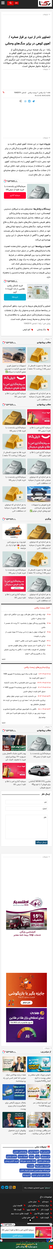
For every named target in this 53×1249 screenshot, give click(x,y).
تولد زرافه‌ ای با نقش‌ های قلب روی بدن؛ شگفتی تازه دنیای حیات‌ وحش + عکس (24, 616)
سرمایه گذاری (15, 195)
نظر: (44, 817)
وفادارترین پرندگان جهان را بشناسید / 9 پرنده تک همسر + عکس (24, 625)
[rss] (14, 1188)
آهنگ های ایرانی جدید (41, 1175)
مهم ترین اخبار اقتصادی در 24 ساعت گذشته (20, 683)
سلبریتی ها (45, 1152)
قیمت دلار (45, 1209)
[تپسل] (5, 181)
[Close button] (51, 1224)
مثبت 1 (30, 1166)
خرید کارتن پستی (11, 1161)
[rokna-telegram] (2, 1188)
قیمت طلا (18, 1209)
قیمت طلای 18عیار (41, 1213)
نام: (45, 802)
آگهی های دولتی (28, 1217)
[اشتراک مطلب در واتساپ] (25, 101)
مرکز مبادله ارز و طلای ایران (38, 1205)
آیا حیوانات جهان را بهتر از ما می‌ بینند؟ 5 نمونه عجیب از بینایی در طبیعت (25, 634)
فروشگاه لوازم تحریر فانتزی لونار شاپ (35, 1170)
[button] (30, 1220)
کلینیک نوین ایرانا (42, 1166)
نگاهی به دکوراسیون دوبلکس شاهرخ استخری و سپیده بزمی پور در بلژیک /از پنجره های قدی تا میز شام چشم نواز (24, 713)
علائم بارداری (11, 1156)
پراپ (37, 1156)
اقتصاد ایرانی (34, 1152)
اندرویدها (26, 1175)
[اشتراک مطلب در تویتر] (29, 101)
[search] (10, 3)
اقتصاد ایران (18, 1205)
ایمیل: (44, 808)
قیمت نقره (44, 1217)
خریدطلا (15, 297)
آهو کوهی (26, 329)
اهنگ (31, 1156)
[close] (51, 1247)
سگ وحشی (41, 329)
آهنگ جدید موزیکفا (28, 1161)
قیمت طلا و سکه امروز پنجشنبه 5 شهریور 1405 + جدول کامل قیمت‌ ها (24, 676)
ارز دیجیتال (45, 1156)
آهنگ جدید (22, 1156)
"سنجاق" (47, 1188)
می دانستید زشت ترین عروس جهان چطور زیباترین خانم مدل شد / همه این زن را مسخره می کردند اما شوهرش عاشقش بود (24, 700)
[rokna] (45, 3)
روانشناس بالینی (20, 1152)
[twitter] (6, 1188)
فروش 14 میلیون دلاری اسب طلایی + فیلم (30, 641)
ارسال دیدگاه (41, 842)
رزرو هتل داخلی (44, 1161)
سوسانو (45, 1201)
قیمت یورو (31, 1209)
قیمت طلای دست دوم (20, 1213)
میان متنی (32, 1201)
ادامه (3, 659)
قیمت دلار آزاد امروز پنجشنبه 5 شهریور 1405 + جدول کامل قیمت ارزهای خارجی (24, 689)
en (16, 3)
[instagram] (10, 1188)
